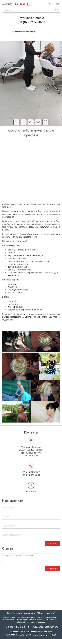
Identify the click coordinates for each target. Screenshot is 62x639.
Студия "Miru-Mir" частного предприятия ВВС (35, 635)
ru (51, 3)
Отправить (52, 568)
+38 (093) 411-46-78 (31, 475)
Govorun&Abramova (24, 31)
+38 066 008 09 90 (45, 627)
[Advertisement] (31, 170)
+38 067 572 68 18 (17, 627)
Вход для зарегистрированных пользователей (31, 631)
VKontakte (31, 491)
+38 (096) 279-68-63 (31, 22)
